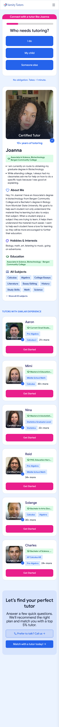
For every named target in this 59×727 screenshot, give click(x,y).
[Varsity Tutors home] (13, 5)
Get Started (29, 349)
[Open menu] (54, 5)
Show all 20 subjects (18, 296)
